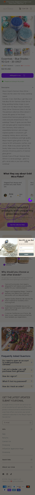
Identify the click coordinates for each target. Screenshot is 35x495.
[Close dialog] (34, 239)
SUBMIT (26, 254)
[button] (30, 200)
